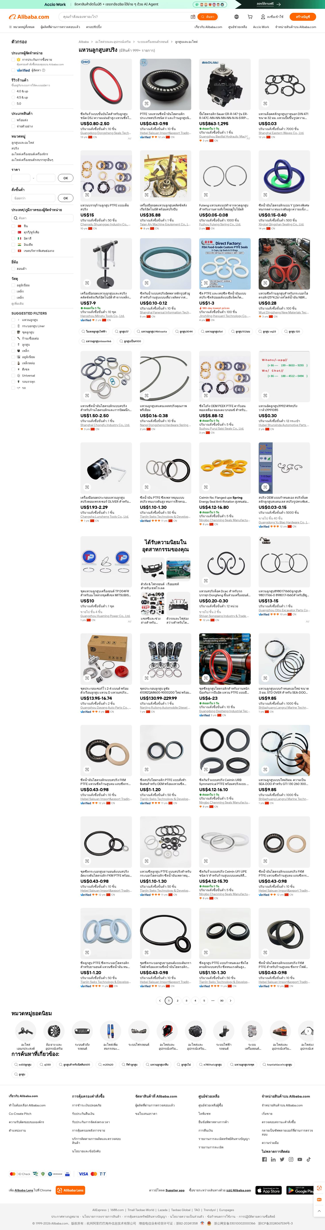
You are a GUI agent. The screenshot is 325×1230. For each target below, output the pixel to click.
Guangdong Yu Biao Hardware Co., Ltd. (284, 522)
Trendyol (210, 1210)
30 (222, 1000)
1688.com (117, 1210)
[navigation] (42, 521)
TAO (197, 1210)
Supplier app (175, 1190)
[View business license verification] (202, 1223)
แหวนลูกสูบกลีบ (159, 1064)
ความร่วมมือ (270, 1143)
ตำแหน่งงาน (17, 1130)
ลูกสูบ (22, 1074)
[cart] (251, 17)
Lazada (162, 1210)
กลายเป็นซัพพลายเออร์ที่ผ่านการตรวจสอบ (287, 1132)
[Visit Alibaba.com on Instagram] (291, 1159)
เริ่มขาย (267, 1113)
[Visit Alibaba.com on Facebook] (264, 1159)
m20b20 (108, 1064)
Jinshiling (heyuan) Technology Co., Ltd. (225, 316)
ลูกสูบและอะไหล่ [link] (186, 41)
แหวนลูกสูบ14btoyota (154, 331)
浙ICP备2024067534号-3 (275, 1223)
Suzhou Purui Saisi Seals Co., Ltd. (221, 428)
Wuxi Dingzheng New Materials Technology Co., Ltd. (284, 312)
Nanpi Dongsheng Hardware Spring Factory (165, 425)
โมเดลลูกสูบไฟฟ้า (96, 331)
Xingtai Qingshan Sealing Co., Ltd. (281, 224)
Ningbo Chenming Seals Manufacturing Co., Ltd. (225, 520)
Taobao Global (180, 1210)
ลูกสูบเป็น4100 (132, 341)
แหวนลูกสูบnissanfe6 (98, 341)
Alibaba (84, 41)
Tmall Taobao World (141, 1210)
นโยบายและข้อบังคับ (86, 1151)
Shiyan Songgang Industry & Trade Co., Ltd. (225, 616)
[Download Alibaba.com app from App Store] (268, 1190)
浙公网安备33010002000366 (234, 1223)
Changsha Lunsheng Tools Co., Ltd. (104, 516)
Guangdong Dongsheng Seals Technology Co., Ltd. (106, 133)
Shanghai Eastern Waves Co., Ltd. (281, 133)
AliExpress (99, 1210)
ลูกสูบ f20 (294, 331)
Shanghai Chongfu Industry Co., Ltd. (105, 425)
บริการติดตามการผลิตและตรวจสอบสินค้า (96, 1141)
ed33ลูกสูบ (25, 1064)
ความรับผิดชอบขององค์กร (26, 1122)
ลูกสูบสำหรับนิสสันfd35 (76, 1064)
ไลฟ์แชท (204, 1113)
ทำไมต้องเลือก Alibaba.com (27, 1105)
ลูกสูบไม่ (186, 1064)
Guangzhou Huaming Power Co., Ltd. (105, 616)
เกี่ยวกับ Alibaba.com (23, 1096)
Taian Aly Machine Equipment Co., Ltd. (165, 224)
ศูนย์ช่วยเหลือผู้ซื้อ (211, 1105)
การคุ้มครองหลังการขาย (88, 1130)
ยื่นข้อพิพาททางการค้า (214, 1122)
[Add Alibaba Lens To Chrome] (70, 1190)
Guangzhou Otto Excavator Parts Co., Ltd (284, 610)
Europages (226, 1210)
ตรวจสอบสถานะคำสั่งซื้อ (279, 1122)
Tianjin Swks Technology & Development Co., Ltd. (165, 516)
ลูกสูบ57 (123, 331)
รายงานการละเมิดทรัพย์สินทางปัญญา (224, 1139)
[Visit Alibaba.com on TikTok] (308, 1159)
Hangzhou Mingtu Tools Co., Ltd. (102, 316)
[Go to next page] (231, 1001)
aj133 (47, 1064)
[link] (319, 1188)
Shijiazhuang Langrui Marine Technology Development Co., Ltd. (284, 707)
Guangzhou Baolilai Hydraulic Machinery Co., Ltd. (225, 136)
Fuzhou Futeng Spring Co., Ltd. (220, 224)
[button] (193, 16)
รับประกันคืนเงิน (83, 1113)
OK (65, 178)
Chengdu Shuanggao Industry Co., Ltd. (106, 224)
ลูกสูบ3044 (186, 331)
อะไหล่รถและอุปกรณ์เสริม (113, 41)
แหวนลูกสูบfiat (214, 331)
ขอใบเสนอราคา (146, 1113)
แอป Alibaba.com (238, 1190)
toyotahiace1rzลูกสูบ (279, 1064)
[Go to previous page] (160, 1001)
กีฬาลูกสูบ (132, 1064)
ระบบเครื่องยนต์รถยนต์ (152, 41)
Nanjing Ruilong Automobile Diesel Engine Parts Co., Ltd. (165, 707)
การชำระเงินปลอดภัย (86, 1105)
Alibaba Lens (24, 1190)
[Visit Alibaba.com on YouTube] (299, 1159)
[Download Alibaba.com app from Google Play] (301, 1190)
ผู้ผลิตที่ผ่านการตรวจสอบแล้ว (155, 1105)
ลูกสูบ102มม (243, 331)
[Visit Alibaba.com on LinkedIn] (273, 1159)
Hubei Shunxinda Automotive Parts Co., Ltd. (284, 425)
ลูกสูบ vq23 (269, 331)
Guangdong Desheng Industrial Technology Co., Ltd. (225, 711)
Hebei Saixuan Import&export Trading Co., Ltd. (165, 133)
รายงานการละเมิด (211, 1147)
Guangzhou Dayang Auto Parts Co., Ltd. (106, 707)
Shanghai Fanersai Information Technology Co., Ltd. (165, 312)
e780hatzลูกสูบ (213, 1064)
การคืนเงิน (206, 1130)
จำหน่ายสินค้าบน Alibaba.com (282, 1105)
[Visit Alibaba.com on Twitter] (282, 1159)
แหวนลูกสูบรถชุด (244, 1064)
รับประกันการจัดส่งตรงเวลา (91, 1122)
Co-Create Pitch (20, 1113)
